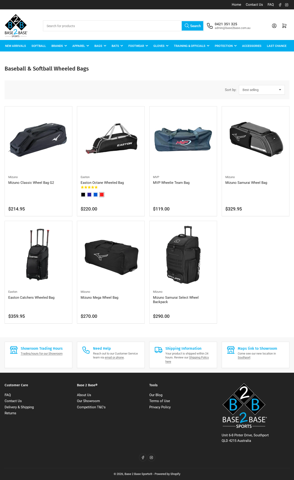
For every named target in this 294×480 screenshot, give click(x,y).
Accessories (251, 45)
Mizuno (13, 177)
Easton (85, 177)
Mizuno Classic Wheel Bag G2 (31, 183)
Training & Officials (189, 45)
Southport (244, 357)
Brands (57, 45)
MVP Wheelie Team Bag (171, 183)
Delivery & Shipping (19, 407)
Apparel (78, 45)
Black (83, 194)
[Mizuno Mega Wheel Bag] (111, 254)
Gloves (158, 45)
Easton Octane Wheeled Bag (102, 183)
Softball (38, 45)
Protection (224, 45)
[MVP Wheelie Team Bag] (183, 140)
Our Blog (155, 395)
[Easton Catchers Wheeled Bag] (38, 254)
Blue (95, 194)
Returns (10, 413)
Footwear (136, 45)
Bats (115, 45)
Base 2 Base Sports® (138, 474)
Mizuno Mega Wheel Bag (99, 297)
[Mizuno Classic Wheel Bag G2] (38, 140)
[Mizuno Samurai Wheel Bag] (255, 140)
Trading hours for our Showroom (41, 353)
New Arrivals (15, 45)
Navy (89, 194)
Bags (98, 45)
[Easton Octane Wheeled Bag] (111, 140)
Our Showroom (88, 401)
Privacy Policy (160, 407)
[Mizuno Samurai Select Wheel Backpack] (183, 254)
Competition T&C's (91, 407)
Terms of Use (159, 401)
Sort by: (231, 90)
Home (236, 5)
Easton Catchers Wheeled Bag (31, 297)
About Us (84, 395)
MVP (156, 177)
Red (101, 194)
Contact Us (254, 5)
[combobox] (123, 25)
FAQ (271, 5)
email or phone (114, 357)
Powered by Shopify (167, 474)
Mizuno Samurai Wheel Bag (246, 183)
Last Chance (276, 45)
